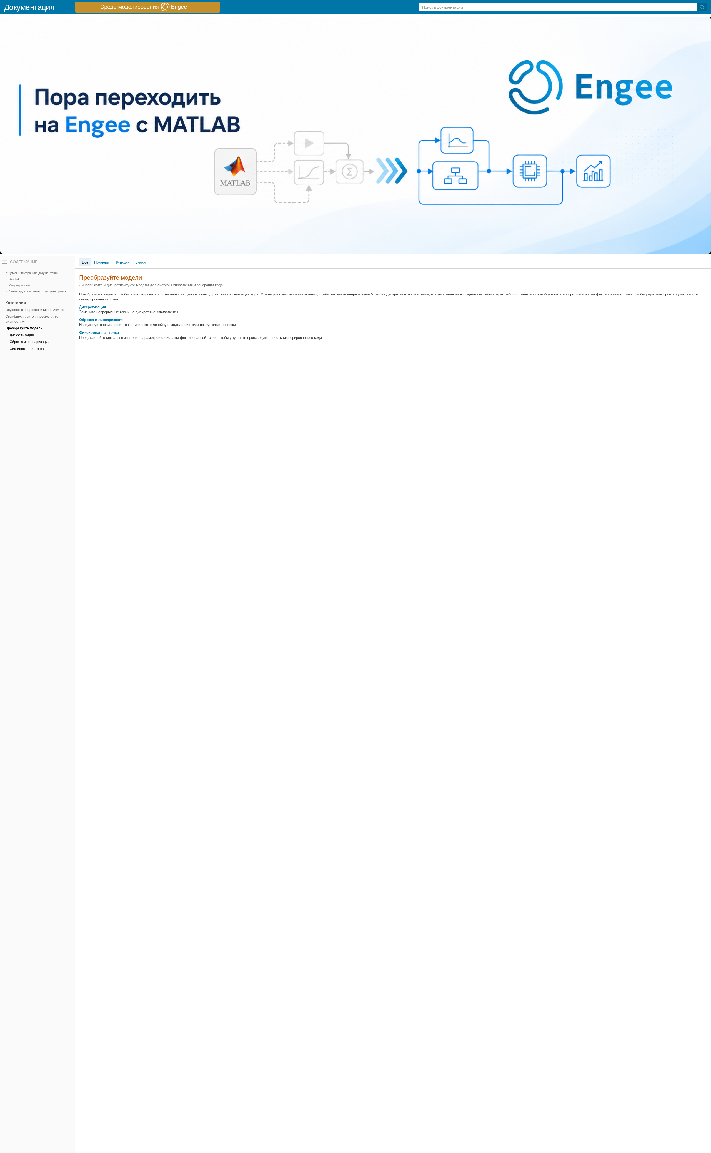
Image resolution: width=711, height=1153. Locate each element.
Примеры (101, 262)
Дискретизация (22, 335)
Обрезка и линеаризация (30, 342)
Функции (122, 262)
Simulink (14, 279)
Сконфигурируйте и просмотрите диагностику (32, 319)
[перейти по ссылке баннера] (147, 7)
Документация (29, 7)
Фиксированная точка (27, 349)
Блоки (140, 262)
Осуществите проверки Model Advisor (35, 310)
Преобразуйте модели (24, 328)
